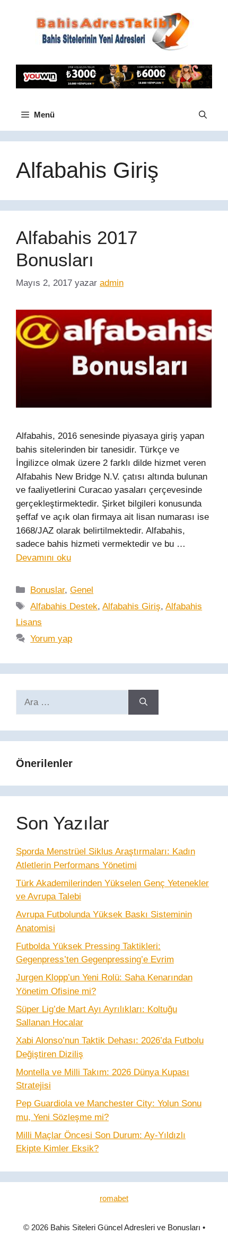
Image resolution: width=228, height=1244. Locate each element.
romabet (114, 1198)
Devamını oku (43, 558)
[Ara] (143, 702)
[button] (202, 115)
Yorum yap (51, 639)
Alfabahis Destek (64, 606)
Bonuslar (47, 590)
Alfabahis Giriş (131, 606)
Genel (81, 590)
